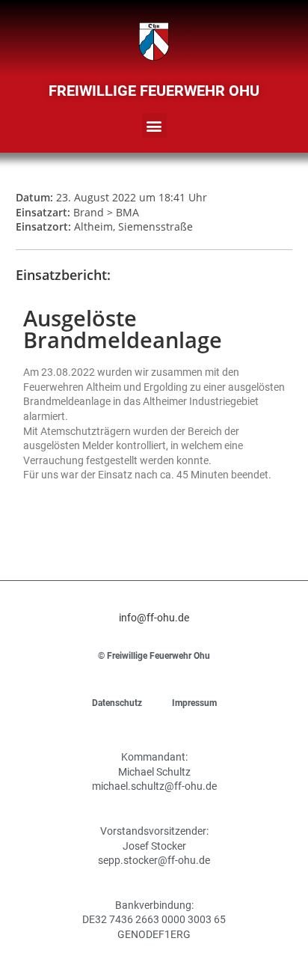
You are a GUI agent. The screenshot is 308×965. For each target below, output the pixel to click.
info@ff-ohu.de (154, 618)
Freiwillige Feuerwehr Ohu (154, 91)
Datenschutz (117, 703)
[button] (154, 125)
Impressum (194, 703)
